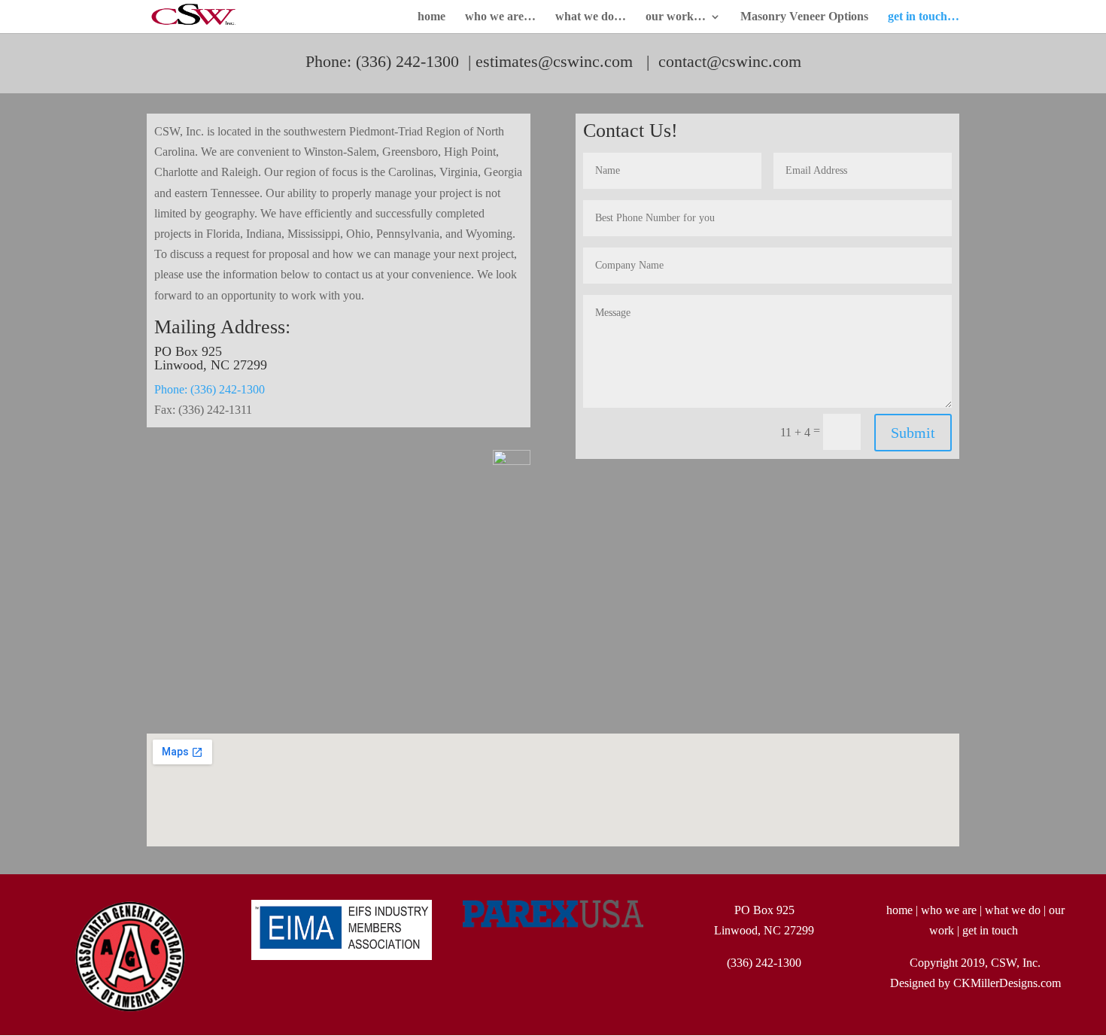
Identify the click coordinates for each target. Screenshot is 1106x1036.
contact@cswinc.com (729, 61)
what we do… (590, 17)
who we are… (500, 17)
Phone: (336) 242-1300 (209, 389)
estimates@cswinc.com (554, 61)
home (431, 17)
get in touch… (923, 17)
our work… (676, 17)
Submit (913, 432)
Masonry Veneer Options (804, 17)
